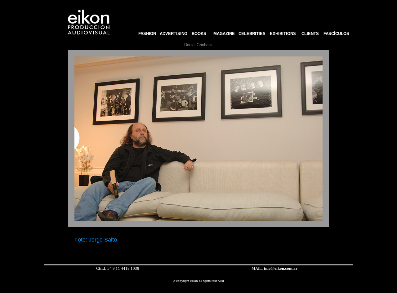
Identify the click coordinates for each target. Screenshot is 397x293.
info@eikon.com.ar (280, 268)
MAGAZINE (224, 33)
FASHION (146, 33)
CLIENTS (310, 33)
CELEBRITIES (252, 33)
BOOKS (201, 33)
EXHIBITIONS (283, 33)
